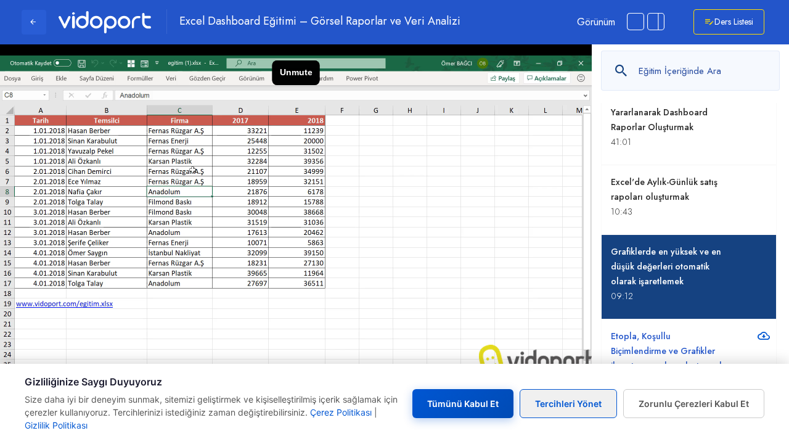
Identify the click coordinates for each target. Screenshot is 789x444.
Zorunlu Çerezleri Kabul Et (694, 403)
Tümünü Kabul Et (463, 403)
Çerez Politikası (341, 412)
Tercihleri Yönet (568, 403)
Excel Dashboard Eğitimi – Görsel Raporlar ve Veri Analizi (319, 21)
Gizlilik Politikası (56, 425)
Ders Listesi (733, 21)
